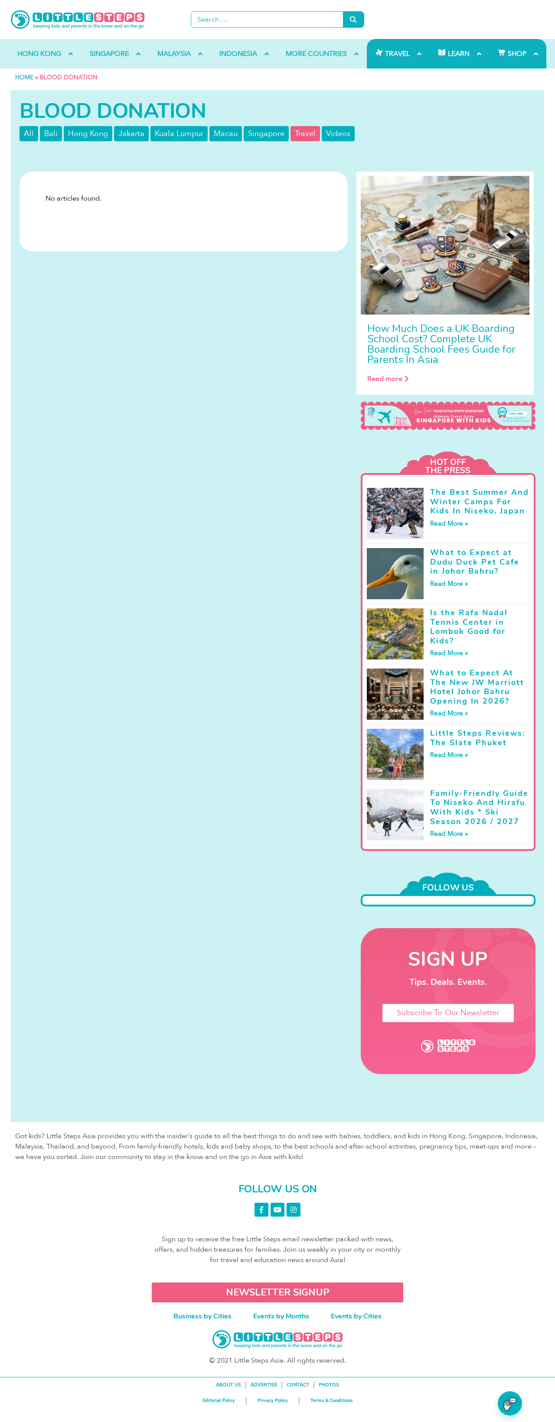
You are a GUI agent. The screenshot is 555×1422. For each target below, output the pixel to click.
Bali (51, 133)
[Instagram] (293, 1210)
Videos (338, 133)
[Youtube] (277, 1210)
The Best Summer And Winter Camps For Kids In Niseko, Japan (479, 501)
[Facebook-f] (261, 1210)
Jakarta (131, 133)
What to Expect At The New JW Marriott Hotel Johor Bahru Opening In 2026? (477, 687)
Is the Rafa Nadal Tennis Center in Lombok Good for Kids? (469, 626)
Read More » (449, 523)
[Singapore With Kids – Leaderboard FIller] (448, 416)
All (29, 133)
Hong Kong (88, 133)
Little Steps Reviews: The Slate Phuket (477, 738)
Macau (226, 133)
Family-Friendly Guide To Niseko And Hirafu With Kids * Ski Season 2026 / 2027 (479, 807)
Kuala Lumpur (179, 133)
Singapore (266, 133)
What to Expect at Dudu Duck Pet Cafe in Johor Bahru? (474, 561)
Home (24, 77)
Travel (305, 133)
